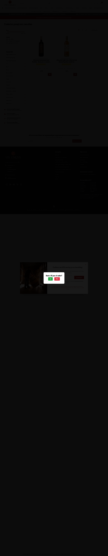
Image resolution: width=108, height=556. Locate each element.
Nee (57, 279)
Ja (50, 279)
